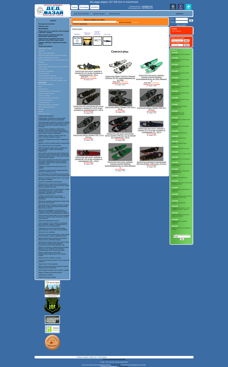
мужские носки (115, 365)
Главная (74, 7)
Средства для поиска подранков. (48, 264)
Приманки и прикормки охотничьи (48, 220)
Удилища (40, 109)
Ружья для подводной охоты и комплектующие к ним (53, 60)
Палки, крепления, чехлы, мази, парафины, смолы (52, 80)
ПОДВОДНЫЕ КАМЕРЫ (45, 48)
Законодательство (114, 13)
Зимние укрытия (43, 64)
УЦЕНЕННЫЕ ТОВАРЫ (45, 275)
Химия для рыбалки (44, 102)
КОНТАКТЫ (94, 7)
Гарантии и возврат (99, 13)
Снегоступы (107, 34)
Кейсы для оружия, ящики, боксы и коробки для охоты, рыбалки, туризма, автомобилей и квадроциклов (52, 149)
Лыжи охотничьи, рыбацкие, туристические (50, 78)
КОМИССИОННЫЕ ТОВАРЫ (47, 277)
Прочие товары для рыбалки (46, 107)
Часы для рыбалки (43, 73)
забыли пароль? (181, 25)
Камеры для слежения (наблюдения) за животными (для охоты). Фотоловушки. (53, 201)
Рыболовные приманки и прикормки (48, 104)
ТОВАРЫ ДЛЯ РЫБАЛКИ (45, 116)
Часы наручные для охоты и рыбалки (49, 145)
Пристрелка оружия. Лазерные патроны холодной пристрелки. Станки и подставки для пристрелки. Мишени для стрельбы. (53, 206)
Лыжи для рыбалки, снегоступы (47, 75)
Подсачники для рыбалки (45, 100)
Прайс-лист (93, 357)
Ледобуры (41, 62)
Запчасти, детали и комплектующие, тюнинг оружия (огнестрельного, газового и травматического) (54, 235)
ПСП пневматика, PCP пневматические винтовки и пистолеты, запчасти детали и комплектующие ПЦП (54, 174)
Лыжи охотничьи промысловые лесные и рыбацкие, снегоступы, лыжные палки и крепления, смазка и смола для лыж (54, 217)
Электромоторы (43, 89)
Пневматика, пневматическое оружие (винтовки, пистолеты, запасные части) (53, 171)
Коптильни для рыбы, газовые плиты (48, 98)
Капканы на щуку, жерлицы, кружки (48, 57)
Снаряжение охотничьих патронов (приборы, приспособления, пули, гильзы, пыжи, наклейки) (52, 229)
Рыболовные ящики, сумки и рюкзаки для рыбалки (52, 55)
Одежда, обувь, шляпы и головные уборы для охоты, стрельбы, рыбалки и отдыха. (52, 136)
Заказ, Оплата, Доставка (81, 13)
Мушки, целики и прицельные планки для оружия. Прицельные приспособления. (53, 267)
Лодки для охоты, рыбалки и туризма (49, 257)
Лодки (40, 86)
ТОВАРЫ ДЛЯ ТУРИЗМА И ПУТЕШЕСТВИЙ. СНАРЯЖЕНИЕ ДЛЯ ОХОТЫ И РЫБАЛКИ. (51, 119)
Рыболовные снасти (44, 113)
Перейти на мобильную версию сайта (114, 359)
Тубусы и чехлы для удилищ (46, 53)
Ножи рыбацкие (42, 69)
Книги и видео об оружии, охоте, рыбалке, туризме (53, 270)
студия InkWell (123, 366)
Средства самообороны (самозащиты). (50, 181)
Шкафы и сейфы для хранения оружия (50, 272)
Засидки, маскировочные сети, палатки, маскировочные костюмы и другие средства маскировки (51, 197)
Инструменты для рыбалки (46, 71)
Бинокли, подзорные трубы (46, 93)
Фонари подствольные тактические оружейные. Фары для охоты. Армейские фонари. (52, 239)
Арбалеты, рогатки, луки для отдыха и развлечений (53, 143)
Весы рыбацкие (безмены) (45, 84)
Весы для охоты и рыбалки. (46, 232)
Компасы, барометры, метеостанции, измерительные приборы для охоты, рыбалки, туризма (52, 254)
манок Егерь (83, 23)
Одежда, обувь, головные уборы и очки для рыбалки (53, 66)
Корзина (86, 357)
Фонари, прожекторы (44, 95)
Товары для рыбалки (87, 33)
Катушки (40, 111)
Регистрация (84, 7)
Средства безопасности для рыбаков (49, 91)
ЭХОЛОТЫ (41, 50)
